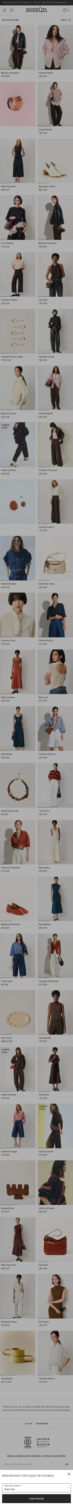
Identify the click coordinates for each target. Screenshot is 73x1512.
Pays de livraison (12, 1486)
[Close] (69, 1474)
